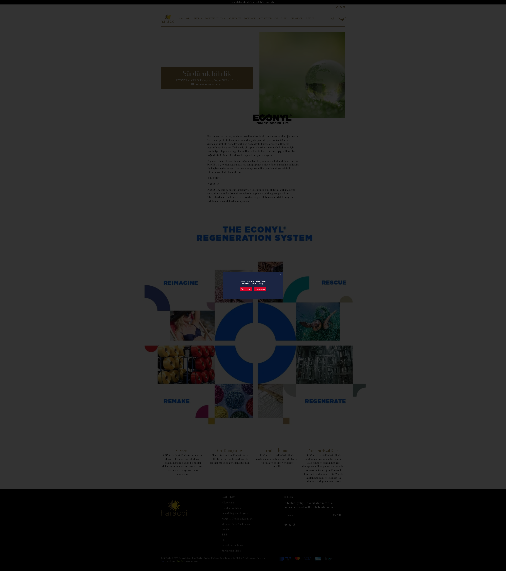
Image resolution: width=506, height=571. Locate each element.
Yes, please (245, 289)
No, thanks (260, 289)
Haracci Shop (257, 283)
